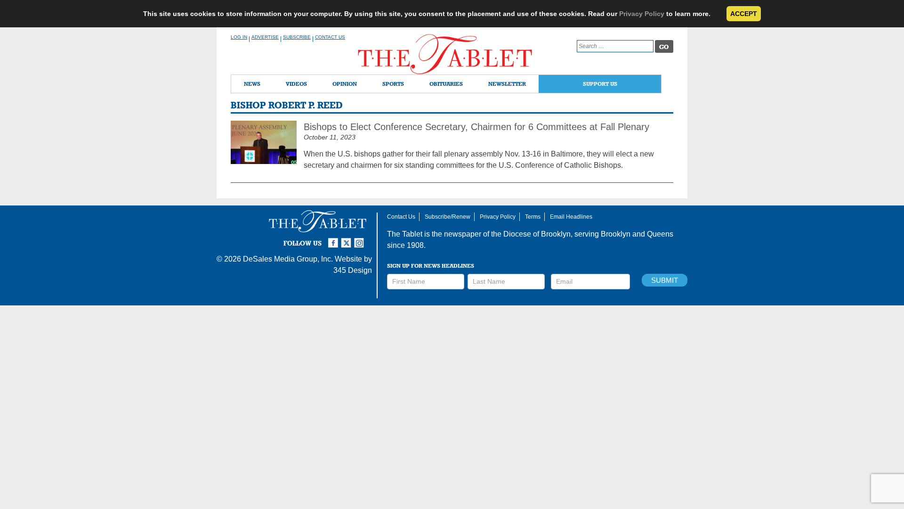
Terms (533, 216)
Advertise (265, 37)
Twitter (347, 239)
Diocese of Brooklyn (537, 234)
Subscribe (297, 37)
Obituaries (446, 83)
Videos (296, 83)
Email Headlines (571, 216)
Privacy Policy (641, 13)
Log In (239, 37)
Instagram (360, 239)
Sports (393, 83)
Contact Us (330, 37)
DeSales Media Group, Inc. (288, 259)
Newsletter (507, 83)
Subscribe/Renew (447, 216)
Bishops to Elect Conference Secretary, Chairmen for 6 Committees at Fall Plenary (476, 127)
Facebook (334, 239)
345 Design (352, 270)
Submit (664, 280)
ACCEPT (743, 13)
